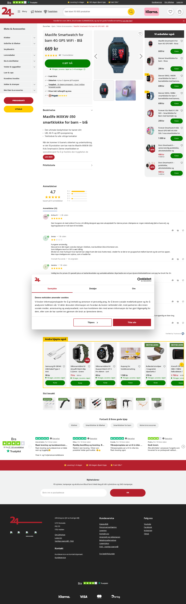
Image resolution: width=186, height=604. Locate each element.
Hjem (53, 26)
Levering (102, 530)
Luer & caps (8, 72)
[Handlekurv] (179, 11)
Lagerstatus (104, 543)
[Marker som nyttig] (173, 230)
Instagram (148, 530)
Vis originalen (73, 259)
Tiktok (146, 533)
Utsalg (18, 109)
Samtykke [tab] (52, 288)
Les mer (49, 157)
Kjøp (177, 51)
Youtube (147, 524)
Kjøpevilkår (103, 524)
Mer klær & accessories (13, 90)
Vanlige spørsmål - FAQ (64, 541)
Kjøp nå (67, 63)
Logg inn (179, 2)
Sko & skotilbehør (11, 61)
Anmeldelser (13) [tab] (50, 208)
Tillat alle (132, 322)
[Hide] (91, 110)
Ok (127, 492)
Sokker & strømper (11, 84)
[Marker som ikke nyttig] (178, 230)
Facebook (148, 527)
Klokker (7, 37)
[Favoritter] (170, 11)
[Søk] (131, 11)
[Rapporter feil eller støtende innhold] (183, 230)
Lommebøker (9, 55)
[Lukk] (183, 20)
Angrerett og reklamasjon (109, 537)
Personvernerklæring (108, 527)
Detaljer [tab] (93, 288)
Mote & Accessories (14, 29)
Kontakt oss (104, 533)
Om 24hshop (169, 2)
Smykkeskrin (9, 49)
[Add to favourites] (140, 33)
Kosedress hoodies (11, 78)
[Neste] (182, 365)
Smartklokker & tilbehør (95, 425)
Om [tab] (133, 288)
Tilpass (91, 322)
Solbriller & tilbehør (12, 43)
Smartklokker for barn (122, 425)
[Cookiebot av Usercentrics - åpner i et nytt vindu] (139, 280)
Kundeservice (157, 2)
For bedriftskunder (107, 553)
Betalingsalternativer (107, 540)
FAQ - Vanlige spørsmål (108, 546)
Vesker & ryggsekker (12, 67)
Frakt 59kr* (114, 2)
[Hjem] (8, 11)
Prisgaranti (19, 100)
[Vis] (91, 165)
